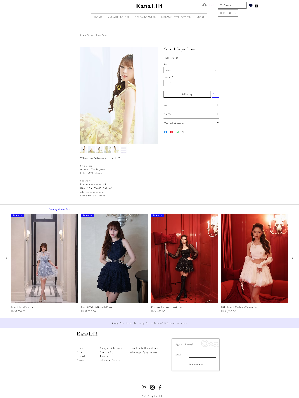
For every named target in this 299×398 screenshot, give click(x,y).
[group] (149, 263)
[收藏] (251, 5)
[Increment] (175, 83)
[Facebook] (160, 387)
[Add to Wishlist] (215, 94)
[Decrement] (166, 83)
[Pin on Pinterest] (171, 132)
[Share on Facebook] (165, 132)
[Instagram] (152, 387)
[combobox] (191, 70)
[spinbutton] (170, 83)
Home (83, 35)
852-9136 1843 (150, 352)
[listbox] (228, 13)
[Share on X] (183, 132)
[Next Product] (292, 258)
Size (166, 64)
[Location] (144, 387)
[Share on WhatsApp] (177, 132)
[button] (228, 13)
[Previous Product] (6, 258)
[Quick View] (254, 258)
